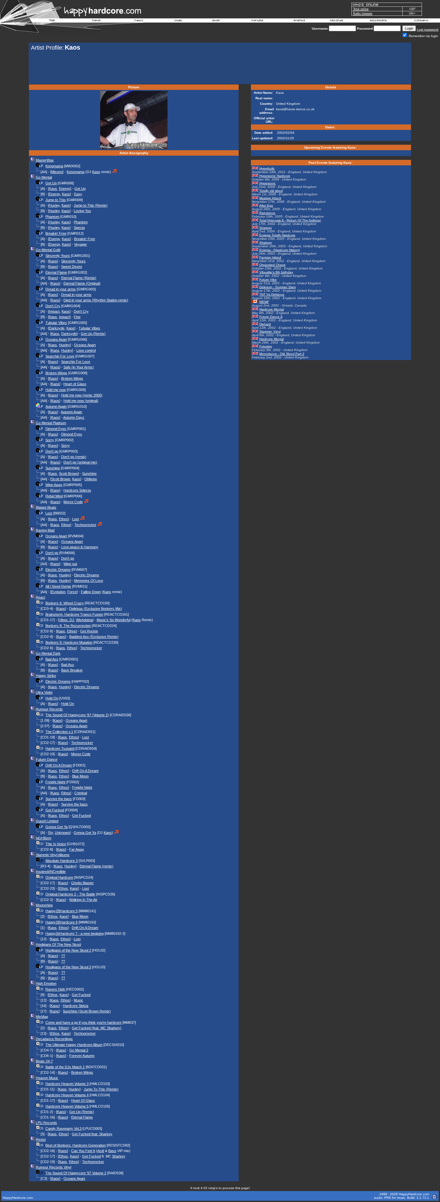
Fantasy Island (270, 257)
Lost (48, 513)
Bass (112, 1151)
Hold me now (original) (80, 401)
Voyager (80, 244)
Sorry (49, 440)
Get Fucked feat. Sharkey (92, 1134)
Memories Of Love (88, 580)
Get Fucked (54, 810)
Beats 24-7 (44, 1061)
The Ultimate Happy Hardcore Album (73, 1045)
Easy (78, 194)
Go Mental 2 (78, 1050)
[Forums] (257, 21)
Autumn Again (56, 406)
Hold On (51, 698)
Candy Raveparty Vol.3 (63, 1128)
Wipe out (70, 564)
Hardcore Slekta (75, 1006)
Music (78, 1000)
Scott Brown (68, 473)
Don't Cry (52, 306)
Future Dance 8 (270, 316)
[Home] (52, 21)
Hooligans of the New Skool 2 (68, 950)
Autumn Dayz (73, 417)
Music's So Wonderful (113, 620)
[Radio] (139, 21)
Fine (77, 317)
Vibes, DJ (66, 620)
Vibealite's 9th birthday (276, 272)
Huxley (54, 205)
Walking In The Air (83, 900)
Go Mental (44, 177)
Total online (360, 9)
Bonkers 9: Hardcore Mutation (68, 642)
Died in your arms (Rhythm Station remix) (95, 300)
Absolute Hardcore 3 (61, 861)
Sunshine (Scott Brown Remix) (87, 1011)
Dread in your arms (60, 289)
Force (72, 592)
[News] (96, 21)
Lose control (86, 350)
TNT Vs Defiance (271, 294)
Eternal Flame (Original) (81, 283)
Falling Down (91, 592)
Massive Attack (270, 198)
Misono (56, 172)
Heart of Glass (74, 384)
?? (63, 956)
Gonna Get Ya (56, 827)
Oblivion (90, 479)
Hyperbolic (267, 168)
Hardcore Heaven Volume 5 (67, 1106)
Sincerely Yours (57, 256)
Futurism (265, 346)
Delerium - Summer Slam (277, 287)
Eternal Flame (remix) (96, 866)
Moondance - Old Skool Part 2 (281, 354)
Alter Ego (266, 205)
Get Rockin (89, 631)
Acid (100, 1151)
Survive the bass (58, 799)
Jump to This (55, 200)
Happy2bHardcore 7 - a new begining (74, 933)
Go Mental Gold (48, 250)
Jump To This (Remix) (101, 1089)
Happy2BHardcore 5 (61, 911)
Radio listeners (362, 13)
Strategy (265, 228)
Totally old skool (271, 190)
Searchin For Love (59, 356)
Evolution (58, 592)
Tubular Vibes (56, 323)
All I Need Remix (58, 586)
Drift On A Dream (58, 765)
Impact (54, 311)
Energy (64, 189)
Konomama (54, 166)
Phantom (52, 217)
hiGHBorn (43, 838)
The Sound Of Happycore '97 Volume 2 (75, 1173)
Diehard (265, 324)
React (40, 597)
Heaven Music (47, 1078)
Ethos (63, 519)
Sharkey (118, 1156)
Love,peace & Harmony (79, 547)
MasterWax (45, 160)
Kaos (96, 172)
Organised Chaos (272, 265)
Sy (51, 833)
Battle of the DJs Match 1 (65, 1067)
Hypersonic (267, 183)
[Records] (336, 21)
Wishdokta (84, 620)
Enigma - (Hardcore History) (279, 250)
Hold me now (55, 390)
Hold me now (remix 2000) (81, 395)
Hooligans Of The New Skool (58, 944)
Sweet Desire (71, 267)
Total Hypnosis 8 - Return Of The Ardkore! (290, 220)
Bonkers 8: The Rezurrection (68, 626)
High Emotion (46, 983)
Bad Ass (51, 659)
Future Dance (46, 759)
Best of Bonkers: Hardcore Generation (75, 1145)
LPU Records (46, 1123)
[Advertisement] (220, 68)
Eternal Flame (56, 272)
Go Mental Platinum (51, 423)
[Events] (299, 21)
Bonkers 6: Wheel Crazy (64, 603)
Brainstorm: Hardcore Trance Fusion (74, 614)
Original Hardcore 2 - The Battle (70, 894)
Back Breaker (72, 670)
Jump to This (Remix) (91, 205)
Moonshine (44, 905)
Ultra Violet (44, 692)
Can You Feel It (83, 1151)
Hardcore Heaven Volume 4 (67, 1095)
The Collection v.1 (59, 732)
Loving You (82, 211)
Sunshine (52, 468)
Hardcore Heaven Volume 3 (67, 1084)
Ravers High (55, 989)
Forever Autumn (81, 1056)
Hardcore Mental (271, 309)
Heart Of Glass (83, 1100)
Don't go (51, 451)
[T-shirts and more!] (216, 21)
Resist (41, 1139)
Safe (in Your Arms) (78, 367)
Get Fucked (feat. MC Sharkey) (96, 1028)
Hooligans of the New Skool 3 (68, 967)
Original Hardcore (59, 877)
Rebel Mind (54, 496)
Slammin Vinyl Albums (53, 855)
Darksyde (56, 328)
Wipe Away (53, 485)
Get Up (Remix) (93, 334)
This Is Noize (55, 844)
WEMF (264, 302)
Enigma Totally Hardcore (277, 235)
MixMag (42, 1017)
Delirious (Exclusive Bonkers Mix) (95, 609)
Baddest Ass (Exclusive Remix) (94, 637)
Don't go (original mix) (80, 462)
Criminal (80, 793)
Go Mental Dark (48, 653)
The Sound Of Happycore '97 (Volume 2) (77, 715)
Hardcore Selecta (77, 490)
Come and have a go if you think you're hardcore (83, 1022)
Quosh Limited (47, 821)
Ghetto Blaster (82, 883)
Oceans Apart (56, 339)
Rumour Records (49, 709)
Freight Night (55, 782)
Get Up (51, 183)
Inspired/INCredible (51, 872)
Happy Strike (46, 676)
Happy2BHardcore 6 (61, 922)
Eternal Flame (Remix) (78, 278)
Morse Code (73, 502)
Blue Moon (80, 776)
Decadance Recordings (54, 1039)
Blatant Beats (46, 507)
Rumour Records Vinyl (53, 1167)
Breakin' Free (55, 233)
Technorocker (85, 525)
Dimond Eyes (55, 429)
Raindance (267, 213)
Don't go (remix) (73, 457)
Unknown (62, 833)
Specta (79, 228)
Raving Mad (45, 530)
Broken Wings (56, 373)
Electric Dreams (58, 570)
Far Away (76, 849)
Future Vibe (268, 279)
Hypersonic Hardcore (274, 176)
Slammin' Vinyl (270, 331)
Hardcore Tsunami (59, 748)
